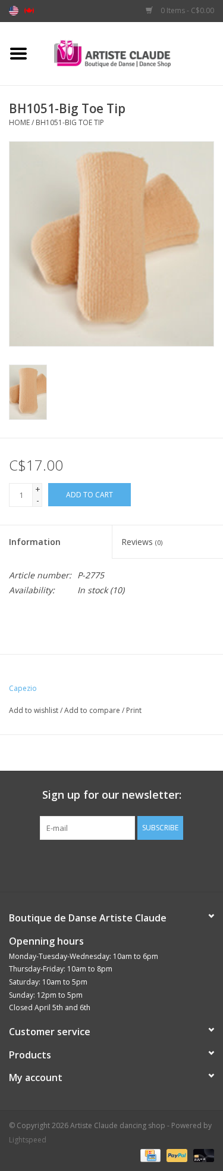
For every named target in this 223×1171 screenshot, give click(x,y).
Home (19, 122)
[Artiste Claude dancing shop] (130, 52)
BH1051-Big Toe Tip (70, 122)
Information (35, 541)
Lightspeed (27, 1140)
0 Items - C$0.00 (186, 10)
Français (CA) (29, 10)
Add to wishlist (33, 710)
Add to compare (93, 710)
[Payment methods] (149, 1155)
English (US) (13, 10)
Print (134, 710)
